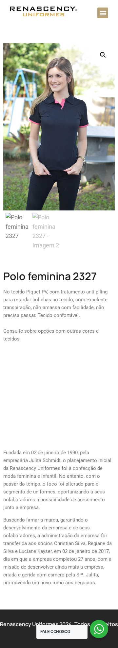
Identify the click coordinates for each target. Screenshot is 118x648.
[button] (102, 13)
